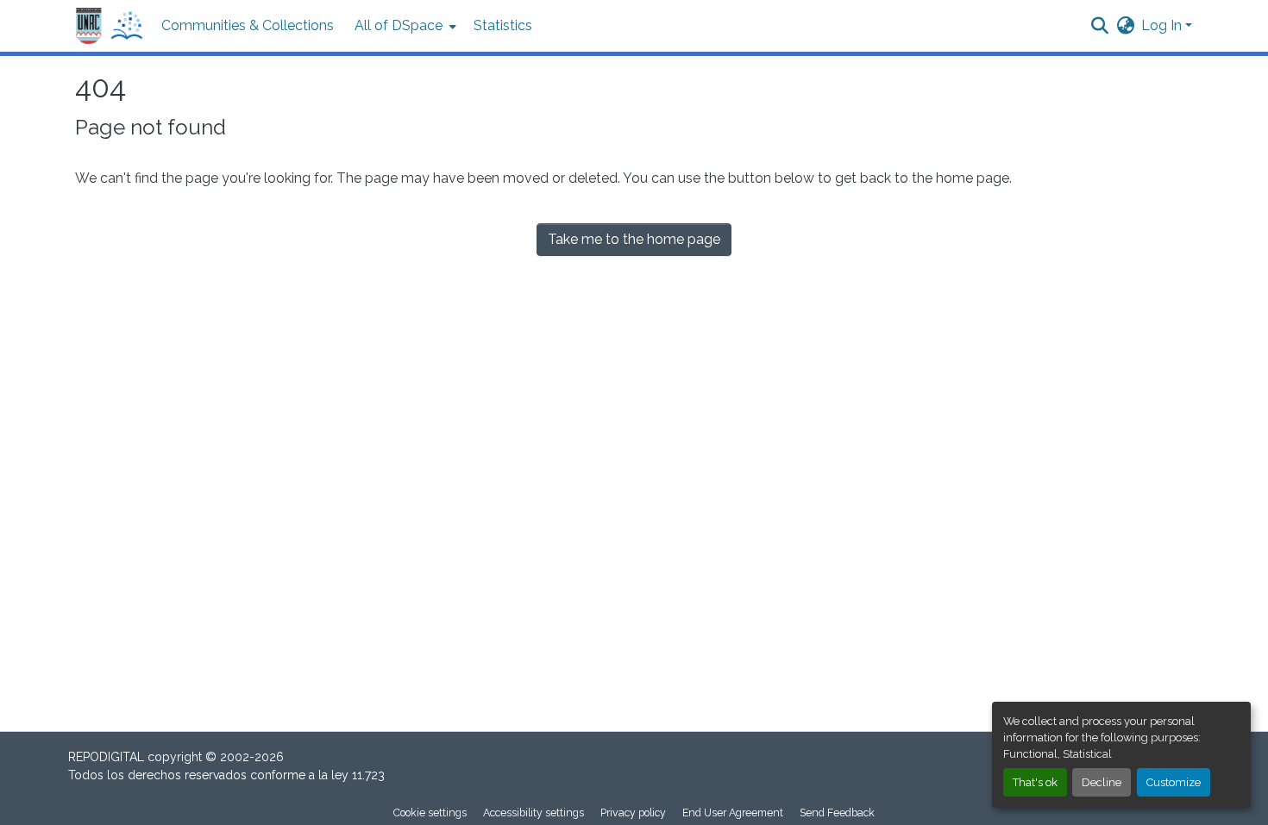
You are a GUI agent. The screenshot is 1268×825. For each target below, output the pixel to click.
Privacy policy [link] (633, 812)
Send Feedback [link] (837, 812)
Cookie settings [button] (430, 812)
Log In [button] (1163, 25)
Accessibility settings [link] (533, 812)
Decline (1101, 782)
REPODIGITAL (108, 757)
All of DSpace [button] (399, 25)
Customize (1173, 782)
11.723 (368, 775)
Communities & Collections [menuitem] (247, 25)
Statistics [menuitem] (503, 25)
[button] (109, 26)
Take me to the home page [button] (634, 239)
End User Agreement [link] (732, 812)
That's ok (1035, 782)
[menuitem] (403, 26)
